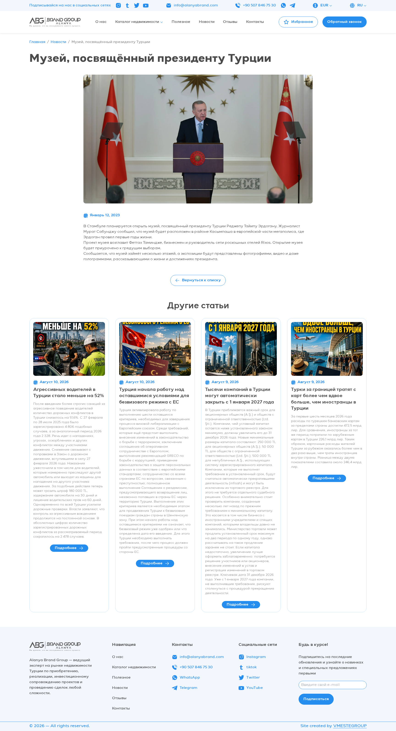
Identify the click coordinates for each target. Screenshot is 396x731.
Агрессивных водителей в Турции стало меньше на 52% (68, 392)
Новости (58, 42)
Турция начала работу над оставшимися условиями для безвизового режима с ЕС (154, 396)
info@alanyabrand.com (196, 5)
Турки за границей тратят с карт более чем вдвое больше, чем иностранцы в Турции (323, 399)
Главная (37, 42)
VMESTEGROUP (350, 726)
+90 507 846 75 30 (259, 5)
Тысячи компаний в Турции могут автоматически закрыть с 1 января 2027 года (239, 396)
